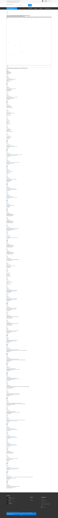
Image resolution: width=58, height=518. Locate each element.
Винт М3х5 (8, 121)
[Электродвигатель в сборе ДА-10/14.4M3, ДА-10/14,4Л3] (29, 152)
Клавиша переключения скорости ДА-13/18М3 (13, 162)
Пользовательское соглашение (45, 503)
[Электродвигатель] (29, 135)
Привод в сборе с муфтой (10, 145)
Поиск (30, 5)
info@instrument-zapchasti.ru (12, 501)
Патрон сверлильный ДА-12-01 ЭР (11, 88)
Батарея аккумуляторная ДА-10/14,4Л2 (12, 298)
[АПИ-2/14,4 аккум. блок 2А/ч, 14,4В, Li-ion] (29, 338)
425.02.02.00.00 (8, 358)
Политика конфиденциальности (45, 504)
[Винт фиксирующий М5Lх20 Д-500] (29, 77)
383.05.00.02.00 (8, 170)
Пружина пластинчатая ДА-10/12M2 (11, 179)
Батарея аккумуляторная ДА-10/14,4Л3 (12, 290)
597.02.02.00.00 (8, 435)
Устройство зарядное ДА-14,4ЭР (11, 368)
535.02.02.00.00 (8, 367)
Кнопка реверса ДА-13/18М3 (10, 205)
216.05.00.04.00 (8, 178)
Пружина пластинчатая (10, 196)
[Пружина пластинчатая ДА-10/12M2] (29, 177)
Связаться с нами (47, 8)
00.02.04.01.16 (8, 78)
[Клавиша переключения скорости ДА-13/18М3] (29, 160)
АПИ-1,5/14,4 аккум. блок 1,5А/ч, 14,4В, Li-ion (13, 330)
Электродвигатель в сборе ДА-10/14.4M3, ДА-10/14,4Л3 (14, 154)
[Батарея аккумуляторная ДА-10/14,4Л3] (29, 288)
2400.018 (8, 339)
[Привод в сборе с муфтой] (29, 143)
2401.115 (8, 402)
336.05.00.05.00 (8, 195)
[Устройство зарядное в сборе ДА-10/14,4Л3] (29, 347)
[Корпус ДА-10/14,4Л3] (29, 169)
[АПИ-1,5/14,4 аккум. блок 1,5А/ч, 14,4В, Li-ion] (29, 328)
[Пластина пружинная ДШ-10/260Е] (29, 186)
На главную (30, 8)
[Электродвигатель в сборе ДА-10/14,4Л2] (29, 456)
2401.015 (8, 392)
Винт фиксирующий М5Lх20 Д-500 (11, 79)
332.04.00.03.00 (8, 136)
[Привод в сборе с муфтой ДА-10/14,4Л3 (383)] (29, 466)
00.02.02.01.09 (8, 112)
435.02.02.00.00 (8, 443)
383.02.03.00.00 (8, 289)
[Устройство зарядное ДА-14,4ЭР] (29, 366)
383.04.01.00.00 (8, 227)
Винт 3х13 (8, 273)
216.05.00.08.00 (8, 281)
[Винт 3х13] (29, 271)
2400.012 (8, 329)
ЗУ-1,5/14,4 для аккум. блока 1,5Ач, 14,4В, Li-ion (13, 393)
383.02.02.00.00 (8, 348)
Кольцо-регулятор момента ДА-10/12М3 (12, 97)
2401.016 (8, 419)
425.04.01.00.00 (8, 476)
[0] (50, 5)
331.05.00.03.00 (8, 204)
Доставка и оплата (43, 500)
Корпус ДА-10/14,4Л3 (9, 171)
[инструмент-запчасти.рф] (10, 4)
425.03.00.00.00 (8, 467)
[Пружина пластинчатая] (29, 194)
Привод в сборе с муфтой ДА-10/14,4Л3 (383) (13, 468)
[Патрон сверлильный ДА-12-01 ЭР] (29, 86)
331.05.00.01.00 (8, 161)
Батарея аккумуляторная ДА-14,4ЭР (11, 308)
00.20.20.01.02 (8, 87)
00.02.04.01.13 (8, 120)
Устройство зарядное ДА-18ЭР (11, 428)
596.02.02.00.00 (8, 377)
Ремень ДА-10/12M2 (9, 282)
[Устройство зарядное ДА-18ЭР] (29, 427)
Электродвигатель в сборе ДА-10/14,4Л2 (12, 458)
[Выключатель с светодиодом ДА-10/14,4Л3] (29, 226)
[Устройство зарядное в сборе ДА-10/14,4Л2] (29, 357)
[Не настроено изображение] (29, 104)
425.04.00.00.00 (8, 457)
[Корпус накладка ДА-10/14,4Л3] (29, 264)
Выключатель (8, 236)
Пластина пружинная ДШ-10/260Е (11, 188)
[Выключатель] (29, 234)
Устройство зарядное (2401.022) (11, 411)
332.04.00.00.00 (8, 153)
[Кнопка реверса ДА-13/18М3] (29, 203)
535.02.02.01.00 (8, 410)
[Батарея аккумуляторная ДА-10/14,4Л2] (29, 296)
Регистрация (32, 500)
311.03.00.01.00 (8, 96)
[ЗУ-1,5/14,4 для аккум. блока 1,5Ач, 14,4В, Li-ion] (29, 391)
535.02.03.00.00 (8, 307)
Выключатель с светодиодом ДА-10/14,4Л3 (12, 228)
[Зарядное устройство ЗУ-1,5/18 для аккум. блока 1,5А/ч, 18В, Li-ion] (29, 418)
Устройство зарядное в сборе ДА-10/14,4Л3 (13, 349)
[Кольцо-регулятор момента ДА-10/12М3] (29, 95)
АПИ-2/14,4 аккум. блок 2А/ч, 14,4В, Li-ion (12, 340)
